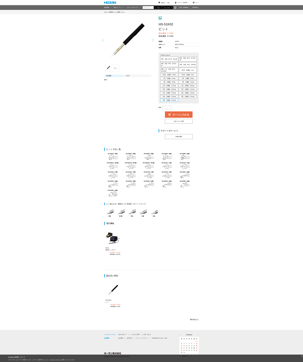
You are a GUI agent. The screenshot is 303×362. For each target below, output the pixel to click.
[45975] (107, 68)
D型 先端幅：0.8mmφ (169, 89)
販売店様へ (196, 7)
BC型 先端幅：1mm (188, 70)
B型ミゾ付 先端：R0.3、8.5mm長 (168, 70)
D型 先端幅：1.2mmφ (187, 89)
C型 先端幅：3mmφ (169, 82)
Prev (102, 40)
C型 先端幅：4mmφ (188, 82)
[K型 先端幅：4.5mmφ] (128, 40)
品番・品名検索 (167, 7)
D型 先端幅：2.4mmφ (169, 93)
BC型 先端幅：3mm (188, 74)
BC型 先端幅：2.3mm (169, 74)
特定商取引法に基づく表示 (159, 338)
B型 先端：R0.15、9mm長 (169, 59)
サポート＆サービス (132, 7)
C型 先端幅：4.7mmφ (169, 85)
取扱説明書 (179, 136)
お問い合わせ (147, 334)
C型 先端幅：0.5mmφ (187, 85)
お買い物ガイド (122, 334)
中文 (168, 2)
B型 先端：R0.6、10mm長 (188, 64)
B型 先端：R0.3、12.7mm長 (187, 59)
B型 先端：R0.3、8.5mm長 (168, 64)
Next (153, 40)
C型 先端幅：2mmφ (188, 78)
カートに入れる (180, 114)
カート (197, 2)
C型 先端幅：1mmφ (169, 78)
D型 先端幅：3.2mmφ (169, 96)
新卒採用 (129, 338)
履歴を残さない (194, 319)
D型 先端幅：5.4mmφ (187, 96)
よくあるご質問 (135, 334)
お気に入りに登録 (179, 121)
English (163, 2)
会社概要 (120, 338)
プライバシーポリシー (142, 338)
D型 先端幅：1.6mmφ (187, 93)
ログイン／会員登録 (182, 2)
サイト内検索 (157, 7)
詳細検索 (175, 7)
